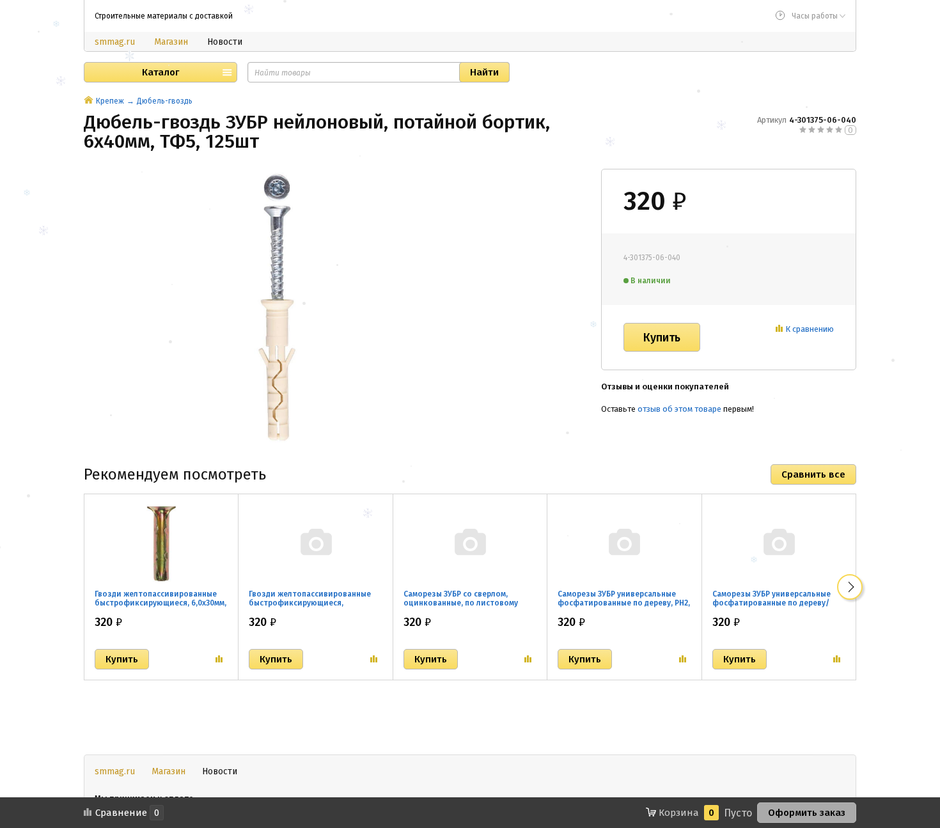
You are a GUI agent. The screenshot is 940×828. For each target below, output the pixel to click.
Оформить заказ (806, 812)
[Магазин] (88, 101)
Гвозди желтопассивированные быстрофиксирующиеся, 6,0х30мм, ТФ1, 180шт (160, 603)
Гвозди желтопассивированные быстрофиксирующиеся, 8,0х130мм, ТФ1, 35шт (310, 603)
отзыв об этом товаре (679, 409)
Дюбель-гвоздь (164, 101)
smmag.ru (115, 41)
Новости (224, 41)
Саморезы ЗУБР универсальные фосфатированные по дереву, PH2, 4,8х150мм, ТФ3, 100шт (624, 603)
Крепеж (110, 101)
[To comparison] (219, 659)
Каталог (160, 72)
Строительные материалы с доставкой (164, 16)
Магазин (171, 41)
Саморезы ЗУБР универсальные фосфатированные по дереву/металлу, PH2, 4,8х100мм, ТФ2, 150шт (771, 607)
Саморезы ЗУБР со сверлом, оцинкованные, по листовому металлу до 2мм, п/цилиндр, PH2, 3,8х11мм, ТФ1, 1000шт (465, 607)
